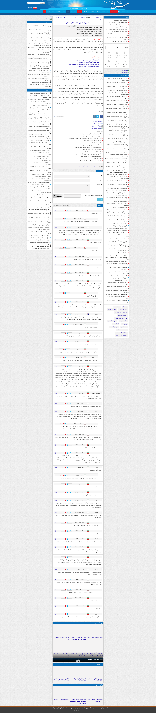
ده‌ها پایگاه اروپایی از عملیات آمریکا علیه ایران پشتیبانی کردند (40, 163)
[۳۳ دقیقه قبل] (78, 672)
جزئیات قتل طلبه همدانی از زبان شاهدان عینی (91, 156)
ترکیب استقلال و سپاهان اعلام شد (41, 229)
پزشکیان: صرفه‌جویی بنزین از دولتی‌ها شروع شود (38, 182)
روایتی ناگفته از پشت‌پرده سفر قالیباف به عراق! (39, 43)
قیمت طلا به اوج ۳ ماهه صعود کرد (119, 31)
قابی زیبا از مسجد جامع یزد (121, 280)
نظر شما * (99, 185)
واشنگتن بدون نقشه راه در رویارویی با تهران (39, 140)
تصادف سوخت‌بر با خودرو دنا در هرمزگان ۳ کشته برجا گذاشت (117, 258)
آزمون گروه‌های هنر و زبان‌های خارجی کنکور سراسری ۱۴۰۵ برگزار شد (118, 249)
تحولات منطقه (114, 11)
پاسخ (56, 211)
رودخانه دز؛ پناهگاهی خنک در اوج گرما (40, 82)
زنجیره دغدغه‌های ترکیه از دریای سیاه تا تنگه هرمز (38, 240)
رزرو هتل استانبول (122, 315)
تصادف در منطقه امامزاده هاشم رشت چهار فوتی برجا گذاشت (117, 167)
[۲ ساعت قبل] (95, 630)
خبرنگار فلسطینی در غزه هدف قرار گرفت (40, 225)
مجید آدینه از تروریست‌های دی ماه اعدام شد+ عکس (40, 38)
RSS (45, 1)
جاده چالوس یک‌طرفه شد (121, 195)
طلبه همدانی (86, 166)
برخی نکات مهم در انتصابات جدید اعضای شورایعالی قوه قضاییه (41, 191)
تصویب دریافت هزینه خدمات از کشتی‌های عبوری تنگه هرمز (39, 222)
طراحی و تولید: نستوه (78, 711)
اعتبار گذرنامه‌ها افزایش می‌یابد (95, 637)
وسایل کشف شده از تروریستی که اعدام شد (39, 41)
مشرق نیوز (115, 4)
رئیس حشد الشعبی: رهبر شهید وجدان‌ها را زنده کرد (39, 143)
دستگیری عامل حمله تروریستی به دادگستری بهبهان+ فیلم (118, 297)
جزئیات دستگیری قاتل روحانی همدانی (89, 62)
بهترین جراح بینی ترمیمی (121, 318)
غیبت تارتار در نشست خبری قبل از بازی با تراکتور (38, 227)
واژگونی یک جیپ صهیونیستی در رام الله (40, 246)
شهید (80, 166)
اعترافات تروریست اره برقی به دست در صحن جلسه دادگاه (40, 85)
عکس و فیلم (58, 11)
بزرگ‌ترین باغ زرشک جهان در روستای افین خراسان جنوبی (41, 63)
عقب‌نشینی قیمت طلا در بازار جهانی (119, 41)
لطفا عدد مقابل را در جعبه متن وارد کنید (94, 195)
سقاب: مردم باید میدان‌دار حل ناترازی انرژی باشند (40, 153)
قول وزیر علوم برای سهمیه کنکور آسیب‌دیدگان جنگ (118, 264)
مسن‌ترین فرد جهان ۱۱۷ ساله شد (119, 207)
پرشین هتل (124, 324)
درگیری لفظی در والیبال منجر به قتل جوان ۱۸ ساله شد (118, 97)
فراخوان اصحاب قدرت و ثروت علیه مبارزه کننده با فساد (39, 201)
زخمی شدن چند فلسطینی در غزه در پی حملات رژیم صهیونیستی (40, 127)
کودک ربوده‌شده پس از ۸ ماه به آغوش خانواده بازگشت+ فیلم (118, 145)
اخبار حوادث (93, 166)
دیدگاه (53, 11)
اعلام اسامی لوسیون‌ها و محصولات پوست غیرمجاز (116, 170)
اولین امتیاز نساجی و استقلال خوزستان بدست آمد (38, 99)
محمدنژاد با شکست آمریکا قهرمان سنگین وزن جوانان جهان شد (40, 115)
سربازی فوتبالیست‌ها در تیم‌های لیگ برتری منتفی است (117, 149)
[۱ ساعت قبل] (78, 692)
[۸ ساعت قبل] (95, 646)
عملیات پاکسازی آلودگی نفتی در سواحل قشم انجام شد (118, 246)
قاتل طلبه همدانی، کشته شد (95, 143)
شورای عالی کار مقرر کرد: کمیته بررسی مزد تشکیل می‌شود (118, 79)
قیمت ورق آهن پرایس (122, 330)
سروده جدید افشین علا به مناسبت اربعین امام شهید (118, 301)
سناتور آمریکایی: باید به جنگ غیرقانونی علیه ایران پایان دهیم (39, 131)
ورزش (108, 11)
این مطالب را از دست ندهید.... (95, 623)
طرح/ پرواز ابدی (97, 158)
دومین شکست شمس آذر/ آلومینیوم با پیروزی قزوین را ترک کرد (40, 96)
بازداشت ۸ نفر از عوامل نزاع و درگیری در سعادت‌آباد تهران (119, 131)
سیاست (123, 11)
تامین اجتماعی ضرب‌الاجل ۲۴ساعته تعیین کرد (117, 124)
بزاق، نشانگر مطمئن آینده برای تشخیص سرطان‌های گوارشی (119, 177)
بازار (45, 11)
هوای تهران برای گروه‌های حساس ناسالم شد (117, 210)
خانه (128, 11)
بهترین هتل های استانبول (121, 312)
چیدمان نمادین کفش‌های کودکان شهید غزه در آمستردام (40, 171)
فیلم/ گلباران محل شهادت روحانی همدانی (92, 140)
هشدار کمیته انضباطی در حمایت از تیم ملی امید (38, 235)
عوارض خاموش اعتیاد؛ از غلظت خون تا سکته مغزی (118, 216)
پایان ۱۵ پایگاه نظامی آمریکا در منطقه (41, 105)
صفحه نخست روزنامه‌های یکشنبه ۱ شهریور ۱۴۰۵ (38, 47)
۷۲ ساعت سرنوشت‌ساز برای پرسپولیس (40, 68)
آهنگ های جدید (123, 321)
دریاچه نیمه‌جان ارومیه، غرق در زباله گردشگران (95, 700)
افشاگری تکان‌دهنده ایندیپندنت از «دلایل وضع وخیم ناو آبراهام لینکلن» (40, 137)
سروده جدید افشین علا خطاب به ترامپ (118, 267)
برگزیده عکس (99, 685)
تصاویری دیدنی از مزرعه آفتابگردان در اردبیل (39, 66)
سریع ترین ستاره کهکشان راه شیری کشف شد (117, 228)
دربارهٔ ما (28, 1)
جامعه (68, 11)
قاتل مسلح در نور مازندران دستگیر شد (118, 276)
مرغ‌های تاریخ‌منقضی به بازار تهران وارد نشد (117, 90)
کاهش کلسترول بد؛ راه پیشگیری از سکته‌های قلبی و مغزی (118, 105)
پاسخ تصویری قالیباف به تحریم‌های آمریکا (40, 238)
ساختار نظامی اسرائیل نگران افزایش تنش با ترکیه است (39, 118)
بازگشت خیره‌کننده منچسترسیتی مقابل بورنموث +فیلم (39, 218)
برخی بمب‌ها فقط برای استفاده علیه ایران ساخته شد (39, 198)
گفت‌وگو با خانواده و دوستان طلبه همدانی (92, 145)
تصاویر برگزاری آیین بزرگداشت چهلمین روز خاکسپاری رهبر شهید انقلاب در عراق (78, 701)
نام (101, 176)
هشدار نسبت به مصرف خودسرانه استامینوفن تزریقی (118, 181)
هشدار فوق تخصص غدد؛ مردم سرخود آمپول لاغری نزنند (118, 213)
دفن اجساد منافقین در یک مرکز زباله (41, 50)
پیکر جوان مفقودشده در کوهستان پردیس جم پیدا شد (117, 83)
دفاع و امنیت (93, 11)
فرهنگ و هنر (73, 11)
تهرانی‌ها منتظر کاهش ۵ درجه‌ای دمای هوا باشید (116, 294)
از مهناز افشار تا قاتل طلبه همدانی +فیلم (92, 136)
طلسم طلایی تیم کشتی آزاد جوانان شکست (79, 680)
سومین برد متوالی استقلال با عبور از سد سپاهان (95, 680)
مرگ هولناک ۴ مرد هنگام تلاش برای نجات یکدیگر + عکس (117, 159)
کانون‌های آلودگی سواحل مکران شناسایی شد (117, 188)
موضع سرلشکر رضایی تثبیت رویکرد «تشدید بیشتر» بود (40, 243)
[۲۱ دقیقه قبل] (95, 672)
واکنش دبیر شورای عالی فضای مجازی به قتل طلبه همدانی (88, 154)
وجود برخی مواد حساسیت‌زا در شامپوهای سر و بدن (118, 185)
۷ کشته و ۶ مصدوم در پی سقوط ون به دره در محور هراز (118, 113)
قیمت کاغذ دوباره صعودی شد (120, 27)
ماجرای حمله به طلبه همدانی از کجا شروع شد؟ (87, 60)
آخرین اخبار (48, 90)
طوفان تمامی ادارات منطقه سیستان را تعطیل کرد (116, 152)
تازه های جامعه (125, 75)
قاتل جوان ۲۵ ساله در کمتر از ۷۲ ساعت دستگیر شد (117, 109)
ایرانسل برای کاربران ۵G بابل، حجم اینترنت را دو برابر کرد (39, 147)
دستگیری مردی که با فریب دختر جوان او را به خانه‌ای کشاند (118, 135)
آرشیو (40, 1)
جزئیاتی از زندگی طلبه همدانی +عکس (78, 22)
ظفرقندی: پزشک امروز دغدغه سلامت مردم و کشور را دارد (118, 117)
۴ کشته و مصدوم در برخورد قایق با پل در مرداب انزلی (117, 283)
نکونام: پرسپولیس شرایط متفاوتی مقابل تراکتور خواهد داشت (61, 680)
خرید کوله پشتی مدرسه (121, 335)
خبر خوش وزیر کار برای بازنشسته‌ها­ (41, 45)
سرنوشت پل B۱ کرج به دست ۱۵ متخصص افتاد (116, 193)
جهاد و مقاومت (86, 11)
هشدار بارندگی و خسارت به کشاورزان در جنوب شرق (118, 101)
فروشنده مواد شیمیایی (121, 333)
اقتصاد (64, 11)
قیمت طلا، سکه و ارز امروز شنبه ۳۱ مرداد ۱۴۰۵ (116, 29)
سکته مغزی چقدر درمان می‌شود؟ (120, 224)
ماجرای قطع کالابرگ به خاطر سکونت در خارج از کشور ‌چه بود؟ (40, 102)
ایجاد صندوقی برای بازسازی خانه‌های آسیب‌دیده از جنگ (117, 198)
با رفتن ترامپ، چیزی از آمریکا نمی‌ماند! (40, 184)
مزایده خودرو (124, 327)
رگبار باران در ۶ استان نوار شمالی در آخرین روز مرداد (118, 163)
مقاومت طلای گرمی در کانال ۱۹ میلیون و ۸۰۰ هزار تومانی (118, 38)
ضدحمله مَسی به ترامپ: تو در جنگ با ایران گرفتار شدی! (39, 30)
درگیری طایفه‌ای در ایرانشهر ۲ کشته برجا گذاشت (116, 232)
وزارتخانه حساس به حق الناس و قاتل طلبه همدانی (90, 161)
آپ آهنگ (125, 307)
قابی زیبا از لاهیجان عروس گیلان (120, 226)
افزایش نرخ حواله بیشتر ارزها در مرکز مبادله (117, 22)
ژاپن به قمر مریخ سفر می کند (120, 201)
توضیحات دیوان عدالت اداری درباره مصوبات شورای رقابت (118, 242)
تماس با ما (35, 1)
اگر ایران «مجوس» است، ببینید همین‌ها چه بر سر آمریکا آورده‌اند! (40, 71)
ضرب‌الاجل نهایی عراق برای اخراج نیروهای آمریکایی (41, 232)
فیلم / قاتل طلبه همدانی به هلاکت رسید (88, 66)
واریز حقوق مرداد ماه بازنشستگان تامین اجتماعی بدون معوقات (117, 291)
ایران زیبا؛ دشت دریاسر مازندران (120, 278)
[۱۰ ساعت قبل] (61, 646)
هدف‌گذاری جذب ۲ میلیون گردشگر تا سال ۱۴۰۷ (116, 190)
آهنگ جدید (116, 324)
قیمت (127, 17)
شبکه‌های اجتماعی (101, 11)
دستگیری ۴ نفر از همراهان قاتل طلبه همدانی (91, 149)
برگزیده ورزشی (99, 664)
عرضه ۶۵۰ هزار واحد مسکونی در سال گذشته (117, 174)
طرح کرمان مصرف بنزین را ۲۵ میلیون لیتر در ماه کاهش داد (79, 638)
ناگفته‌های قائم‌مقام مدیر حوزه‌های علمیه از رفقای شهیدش (88, 147)
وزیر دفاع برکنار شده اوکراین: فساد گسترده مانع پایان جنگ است (39, 59)
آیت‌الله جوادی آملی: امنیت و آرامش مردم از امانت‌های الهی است (118, 127)
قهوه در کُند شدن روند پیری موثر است (118, 172)
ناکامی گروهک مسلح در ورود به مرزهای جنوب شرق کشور (118, 204)
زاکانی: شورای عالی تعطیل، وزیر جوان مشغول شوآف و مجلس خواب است (85, 138)
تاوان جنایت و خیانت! (44, 52)
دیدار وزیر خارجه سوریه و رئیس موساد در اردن (39, 195)
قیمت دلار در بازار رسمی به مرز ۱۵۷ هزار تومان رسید (117, 34)
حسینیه (79, 11)
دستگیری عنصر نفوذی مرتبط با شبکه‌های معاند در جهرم (117, 235)
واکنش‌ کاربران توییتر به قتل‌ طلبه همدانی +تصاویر (90, 134)
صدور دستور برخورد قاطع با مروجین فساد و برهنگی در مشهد (118, 121)
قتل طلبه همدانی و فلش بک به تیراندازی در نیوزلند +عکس (84, 64)
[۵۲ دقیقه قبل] (95, 692)
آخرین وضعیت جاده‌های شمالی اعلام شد (118, 255)
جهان (119, 11)
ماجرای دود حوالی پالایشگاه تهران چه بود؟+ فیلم (116, 261)
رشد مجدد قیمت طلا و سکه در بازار (119, 20)
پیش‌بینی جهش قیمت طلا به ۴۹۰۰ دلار (118, 25)
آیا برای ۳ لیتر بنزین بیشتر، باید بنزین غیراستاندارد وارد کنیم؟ (119, 155)
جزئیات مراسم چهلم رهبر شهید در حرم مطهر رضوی (118, 287)
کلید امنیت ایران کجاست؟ (95, 659)
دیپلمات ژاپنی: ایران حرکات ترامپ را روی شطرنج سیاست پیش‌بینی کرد (39, 75)
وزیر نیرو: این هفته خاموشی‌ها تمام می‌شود (39, 93)
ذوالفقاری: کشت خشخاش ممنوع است (118, 239)
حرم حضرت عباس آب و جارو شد (61, 699)
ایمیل (101, 180)
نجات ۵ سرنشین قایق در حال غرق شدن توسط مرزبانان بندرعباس (118, 139)
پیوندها (48, 11)
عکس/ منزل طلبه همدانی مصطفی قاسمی (92, 152)
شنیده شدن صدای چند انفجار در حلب (41, 156)
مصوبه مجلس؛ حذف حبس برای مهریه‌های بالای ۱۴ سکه (39, 26)
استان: (126, 47)
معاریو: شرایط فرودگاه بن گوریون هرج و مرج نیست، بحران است (40, 159)
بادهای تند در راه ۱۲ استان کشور (120, 142)
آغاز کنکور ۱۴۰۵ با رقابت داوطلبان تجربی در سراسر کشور (118, 272)
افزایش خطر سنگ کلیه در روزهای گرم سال (117, 230)
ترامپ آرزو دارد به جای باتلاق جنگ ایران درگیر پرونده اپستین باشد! (40, 108)
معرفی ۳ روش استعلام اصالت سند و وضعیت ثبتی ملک (118, 220)
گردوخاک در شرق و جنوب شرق (120, 269)
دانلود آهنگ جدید (123, 310)
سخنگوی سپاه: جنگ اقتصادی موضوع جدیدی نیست (40, 167)
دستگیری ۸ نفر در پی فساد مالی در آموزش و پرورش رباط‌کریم (118, 93)
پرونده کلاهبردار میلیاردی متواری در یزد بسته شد (116, 253)
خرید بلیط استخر (114, 327)
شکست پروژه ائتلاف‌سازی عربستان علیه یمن (39, 150)
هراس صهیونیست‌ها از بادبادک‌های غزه (40, 248)
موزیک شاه (117, 307)
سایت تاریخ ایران (112, 310)
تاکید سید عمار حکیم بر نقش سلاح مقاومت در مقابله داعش (40, 187)
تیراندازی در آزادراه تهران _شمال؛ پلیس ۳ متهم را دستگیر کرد (117, 87)
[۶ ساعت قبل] (61, 630)
